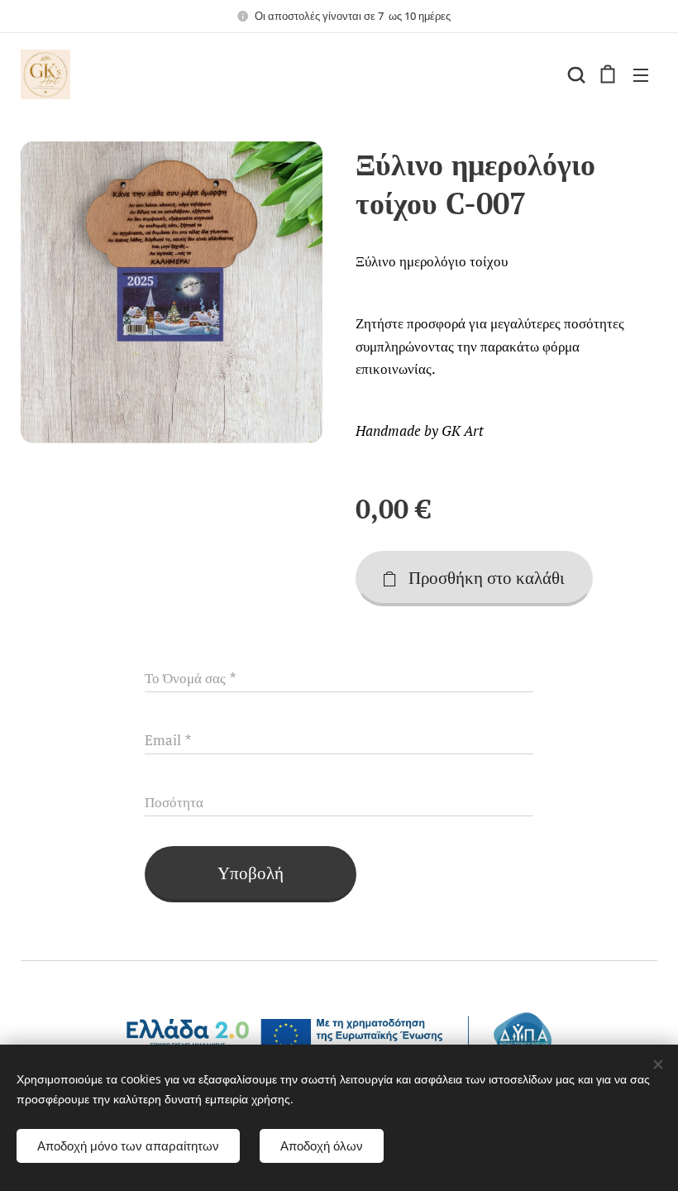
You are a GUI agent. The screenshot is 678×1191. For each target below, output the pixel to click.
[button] (574, 74)
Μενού (640, 74)
